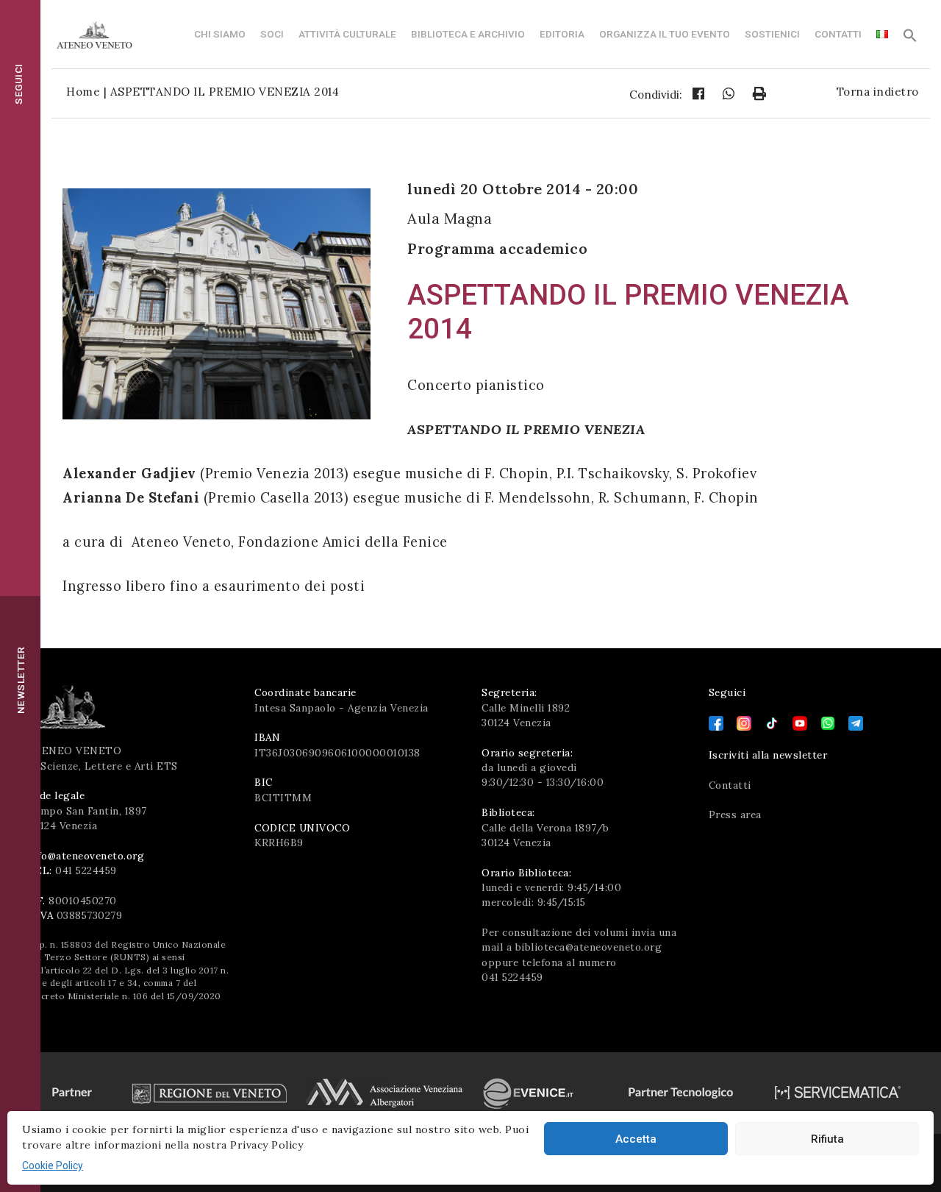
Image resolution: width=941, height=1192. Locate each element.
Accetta (635, 1139)
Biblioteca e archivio (468, 34)
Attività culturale (347, 34)
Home (83, 92)
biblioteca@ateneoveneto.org (588, 947)
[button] (910, 39)
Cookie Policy (52, 1165)
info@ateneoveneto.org (86, 855)
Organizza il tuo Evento (664, 34)
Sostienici (772, 34)
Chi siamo (220, 34)
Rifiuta (827, 1139)
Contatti (838, 34)
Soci (272, 34)
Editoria (562, 34)
